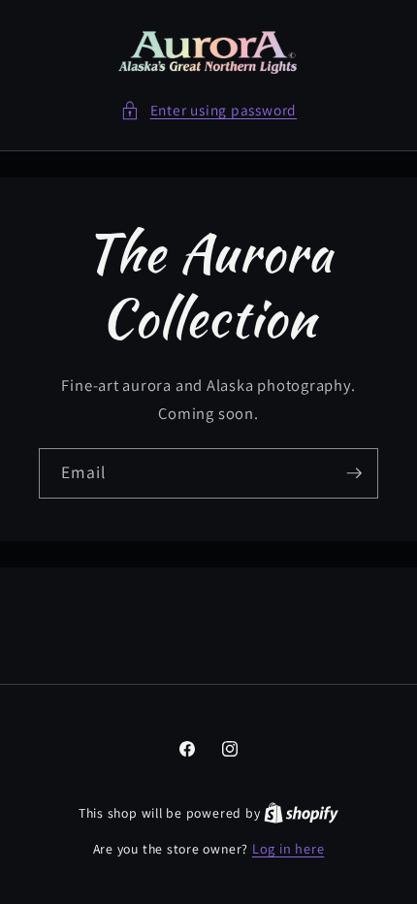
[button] (208, 110)
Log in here (288, 848)
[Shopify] (301, 812)
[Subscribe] (354, 473)
